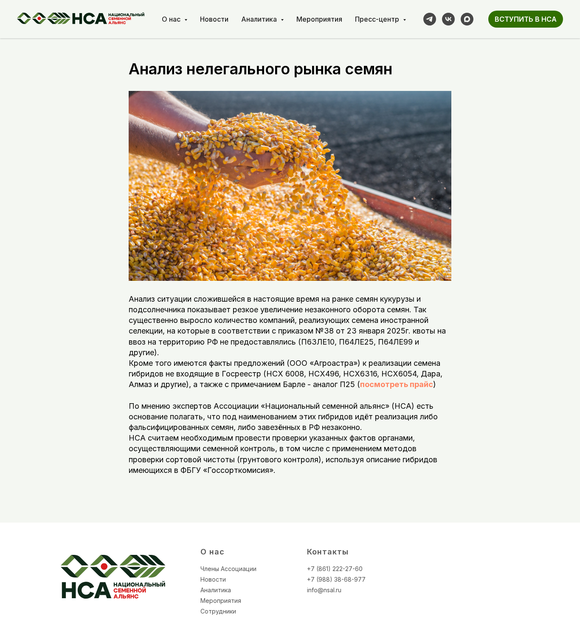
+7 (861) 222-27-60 (335, 568)
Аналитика (215, 590)
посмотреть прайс (396, 384)
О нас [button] (172, 19)
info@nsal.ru (324, 590)
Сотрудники (218, 611)
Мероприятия (319, 19)
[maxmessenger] (467, 19)
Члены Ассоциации (228, 568)
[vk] (448, 19)
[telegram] (429, 19)
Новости (214, 19)
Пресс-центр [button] (378, 19)
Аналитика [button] (260, 19)
